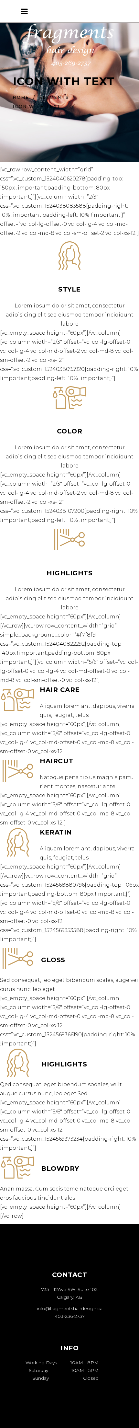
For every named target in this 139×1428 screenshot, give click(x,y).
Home (21, 97)
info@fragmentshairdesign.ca (69, 1308)
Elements (54, 97)
